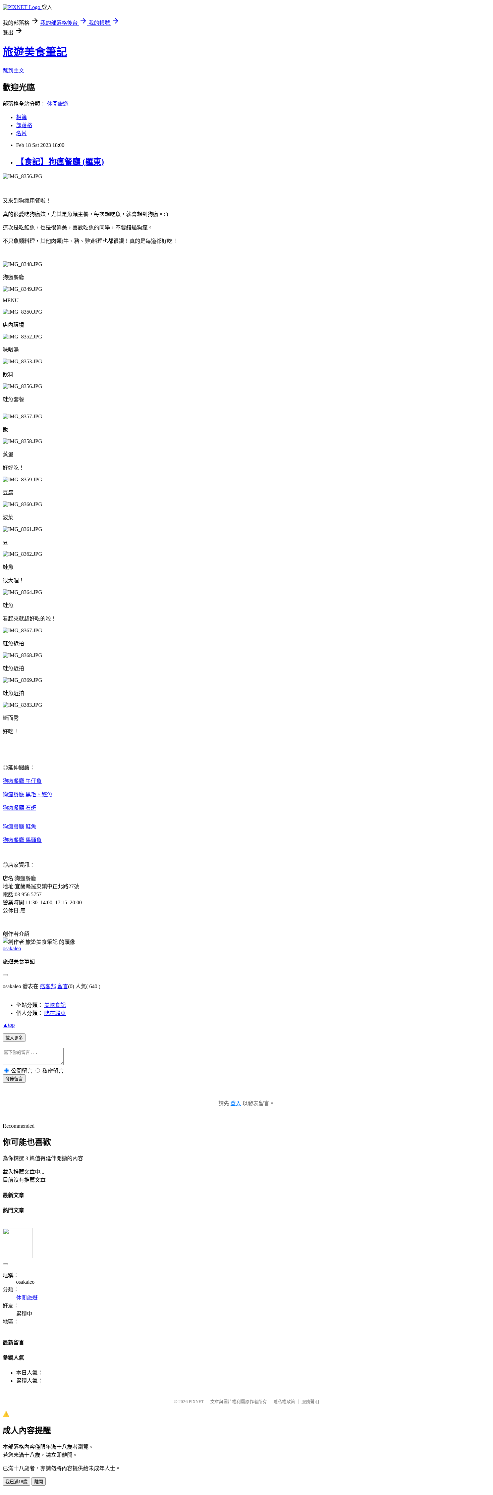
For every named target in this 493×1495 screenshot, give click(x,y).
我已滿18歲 (16, 1481)
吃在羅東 (55, 1013)
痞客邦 (48, 986)
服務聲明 (310, 1401)
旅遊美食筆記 (35, 52)
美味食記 (55, 1005)
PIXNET (196, 1401)
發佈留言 (14, 1078)
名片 (21, 133)
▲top (9, 1025)
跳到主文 (13, 70)
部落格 (24, 125)
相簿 (21, 117)
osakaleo (12, 948)
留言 (62, 986)
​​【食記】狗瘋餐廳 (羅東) (60, 161)
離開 (38, 1481)
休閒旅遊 (57, 104)
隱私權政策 (284, 1401)
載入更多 (14, 1037)
